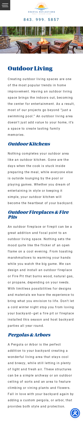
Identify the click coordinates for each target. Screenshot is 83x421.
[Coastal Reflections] (41, 8)
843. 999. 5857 (41, 19)
